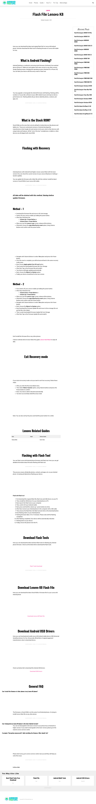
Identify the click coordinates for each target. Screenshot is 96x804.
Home (30, 3)
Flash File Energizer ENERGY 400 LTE (83, 55)
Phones (36, 3)
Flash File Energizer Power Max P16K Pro (83, 90)
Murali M (82, 781)
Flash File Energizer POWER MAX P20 (83, 82)
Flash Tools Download (36, 566)
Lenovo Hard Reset (45, 339)
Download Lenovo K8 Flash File (36, 616)
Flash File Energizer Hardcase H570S (83, 102)
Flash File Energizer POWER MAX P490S (81, 73)
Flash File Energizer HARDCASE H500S (81, 50)
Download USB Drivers (36, 671)
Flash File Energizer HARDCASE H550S (81, 41)
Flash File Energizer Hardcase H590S (83, 98)
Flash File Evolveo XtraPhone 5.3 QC (82, 106)
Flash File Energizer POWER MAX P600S (81, 63)
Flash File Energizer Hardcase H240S (83, 86)
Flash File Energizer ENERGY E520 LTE (83, 46)
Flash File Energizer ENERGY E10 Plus (83, 33)
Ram (13, 783)
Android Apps (63, 3)
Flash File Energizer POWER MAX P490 (83, 78)
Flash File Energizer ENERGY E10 (81, 36)
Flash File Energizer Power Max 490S (83, 95)
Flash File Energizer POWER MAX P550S (81, 68)
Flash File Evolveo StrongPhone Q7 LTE (83, 114)
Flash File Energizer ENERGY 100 (82, 58)
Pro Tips (55, 3)
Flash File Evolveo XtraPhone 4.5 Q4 (82, 110)
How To (48, 3)
